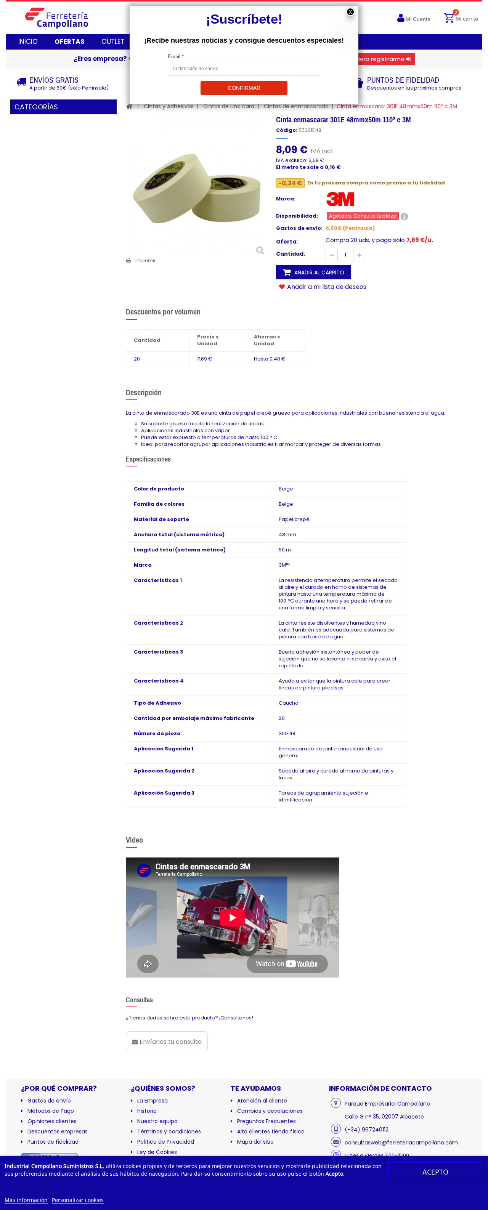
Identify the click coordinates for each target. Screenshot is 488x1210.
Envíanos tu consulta (170, 1041)
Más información (26, 1200)
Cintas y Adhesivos (169, 106)
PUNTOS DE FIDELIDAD (403, 79)
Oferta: (287, 241)
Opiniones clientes (52, 1121)
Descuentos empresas (57, 1131)
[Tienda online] (62, 17)
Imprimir (145, 260)
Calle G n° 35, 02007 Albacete (384, 1116)
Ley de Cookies (157, 1152)
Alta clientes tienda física (271, 1131)
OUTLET (112, 41)
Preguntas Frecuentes (266, 1121)
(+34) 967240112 (366, 1129)
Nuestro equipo (157, 1121)
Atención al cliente (262, 1100)
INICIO (28, 41)
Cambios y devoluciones (270, 1111)
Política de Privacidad (165, 1142)
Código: (286, 130)
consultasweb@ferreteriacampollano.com (401, 1142)
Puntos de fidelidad (53, 1142)
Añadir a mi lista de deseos (326, 286)
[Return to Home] (129, 106)
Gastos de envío (49, 1100)
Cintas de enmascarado (296, 106)
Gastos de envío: (299, 228)
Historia (147, 1111)
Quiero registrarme (378, 59)
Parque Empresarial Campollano (387, 1103)
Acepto (435, 1171)
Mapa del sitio (255, 1142)
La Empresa (152, 1100)
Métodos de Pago (50, 1111)
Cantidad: (290, 253)
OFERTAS (70, 41)
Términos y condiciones (169, 1131)
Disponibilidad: (297, 216)
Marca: (285, 199)
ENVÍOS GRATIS (54, 79)
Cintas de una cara (228, 106)
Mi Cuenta (418, 19)
